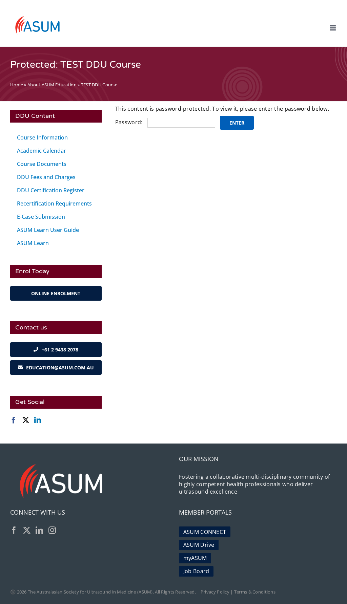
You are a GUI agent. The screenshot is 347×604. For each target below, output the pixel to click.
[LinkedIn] (37, 420)
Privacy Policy (215, 592)
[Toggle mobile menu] (333, 27)
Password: (129, 122)
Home (16, 85)
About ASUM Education (52, 85)
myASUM (195, 558)
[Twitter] (25, 420)
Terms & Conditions (254, 592)
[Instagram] (52, 530)
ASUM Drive (199, 544)
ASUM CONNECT (204, 532)
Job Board (196, 571)
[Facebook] (13, 420)
